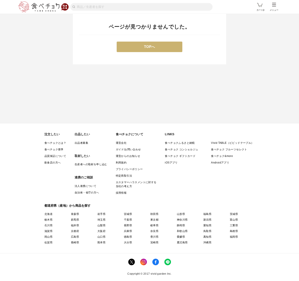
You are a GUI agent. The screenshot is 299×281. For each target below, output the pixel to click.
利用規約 (121, 162)
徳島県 (128, 236)
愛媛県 (181, 236)
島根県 (234, 231)
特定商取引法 (124, 175)
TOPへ (149, 47)
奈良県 (154, 231)
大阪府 (101, 231)
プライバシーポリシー (129, 169)
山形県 (181, 214)
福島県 (207, 214)
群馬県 (75, 219)
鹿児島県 (182, 242)
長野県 (128, 225)
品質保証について (55, 156)
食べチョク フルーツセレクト (229, 149)
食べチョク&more (222, 156)
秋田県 (154, 214)
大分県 (128, 242)
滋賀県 (48, 231)
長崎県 (75, 242)
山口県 (101, 236)
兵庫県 (128, 231)
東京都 (154, 219)
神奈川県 (182, 219)
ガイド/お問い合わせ (128, 149)
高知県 (207, 236)
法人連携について (85, 186)
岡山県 (48, 236)
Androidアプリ (220, 162)
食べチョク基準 (53, 149)
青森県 (75, 214)
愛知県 (207, 225)
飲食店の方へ (52, 162)
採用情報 (121, 192)
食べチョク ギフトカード (180, 156)
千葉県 (128, 219)
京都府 (75, 231)
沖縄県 (207, 242)
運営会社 (121, 142)
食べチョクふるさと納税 (180, 142)
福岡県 (234, 236)
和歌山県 (182, 231)
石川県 (48, 225)
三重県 (234, 225)
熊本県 (101, 242)
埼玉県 (101, 219)
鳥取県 (207, 231)
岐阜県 (154, 225)
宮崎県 (154, 242)
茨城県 (234, 214)
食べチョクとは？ (55, 142)
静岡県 (181, 225)
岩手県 (101, 214)
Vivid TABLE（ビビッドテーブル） (232, 142)
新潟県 (207, 219)
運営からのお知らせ (128, 156)
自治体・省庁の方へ (87, 192)
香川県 (154, 236)
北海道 (48, 214)
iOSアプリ (171, 162)
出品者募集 (81, 142)
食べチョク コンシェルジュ (181, 149)
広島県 (75, 236)
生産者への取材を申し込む (91, 164)
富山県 (234, 219)
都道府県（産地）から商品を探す (67, 205)
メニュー (274, 10)
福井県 (75, 225)
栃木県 (48, 219)
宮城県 (128, 214)
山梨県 (101, 225)
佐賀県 (48, 242)
